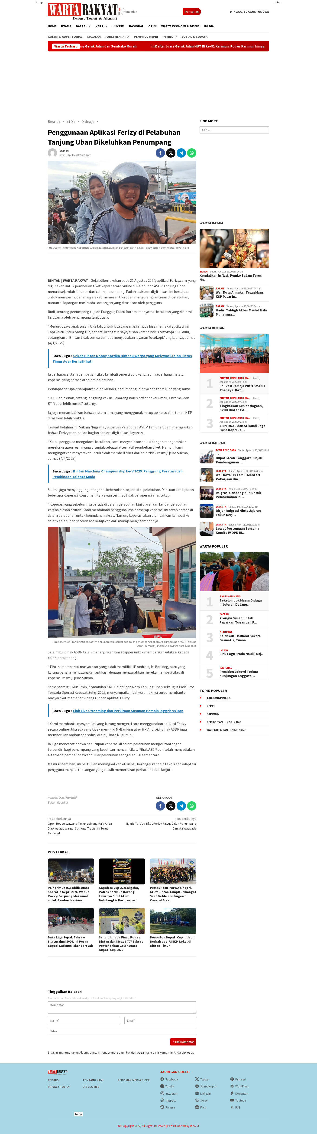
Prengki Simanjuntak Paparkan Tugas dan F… (238, 620)
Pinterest (240, 1079)
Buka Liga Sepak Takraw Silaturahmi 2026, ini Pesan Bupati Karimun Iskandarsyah (70, 941)
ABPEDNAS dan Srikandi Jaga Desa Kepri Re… (242, 428)
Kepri (211, 706)
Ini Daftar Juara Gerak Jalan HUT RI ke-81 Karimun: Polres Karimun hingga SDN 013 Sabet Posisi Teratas (184, 46)
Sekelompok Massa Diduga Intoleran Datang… (241, 602)
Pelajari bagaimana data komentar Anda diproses (160, 1052)
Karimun (213, 714)
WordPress (242, 1086)
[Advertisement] (295, 69)
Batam (204, 271)
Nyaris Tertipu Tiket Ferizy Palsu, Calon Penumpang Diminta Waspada (161, 823)
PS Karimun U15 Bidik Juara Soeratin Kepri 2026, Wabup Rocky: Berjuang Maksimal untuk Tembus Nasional (69, 894)
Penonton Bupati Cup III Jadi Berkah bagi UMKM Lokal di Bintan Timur (172, 941)
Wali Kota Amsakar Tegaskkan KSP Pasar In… (239, 294)
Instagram (171, 1094)
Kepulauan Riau (240, 378)
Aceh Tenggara (226, 450)
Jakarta (221, 471)
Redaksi (54, 1080)
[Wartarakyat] (84, 11)
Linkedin (205, 1094)
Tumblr (169, 1086)
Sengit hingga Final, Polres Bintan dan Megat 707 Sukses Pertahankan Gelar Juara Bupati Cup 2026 (121, 943)
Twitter (204, 1079)
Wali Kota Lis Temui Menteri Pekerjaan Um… (238, 477)
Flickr (203, 1107)
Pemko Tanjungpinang (224, 722)
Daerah (224, 614)
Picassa (170, 1107)
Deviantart (241, 1094)
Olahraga (226, 632)
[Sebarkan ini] (160, 153)
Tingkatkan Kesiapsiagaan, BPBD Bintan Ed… (241, 408)
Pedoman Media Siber (134, 1080)
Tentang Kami (93, 1080)
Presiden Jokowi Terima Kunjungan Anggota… (239, 674)
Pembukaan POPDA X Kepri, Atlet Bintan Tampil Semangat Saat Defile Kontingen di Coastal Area (173, 894)
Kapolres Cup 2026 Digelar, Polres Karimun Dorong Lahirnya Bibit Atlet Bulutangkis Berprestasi (119, 894)
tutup (39, 2)
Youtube (240, 1100)
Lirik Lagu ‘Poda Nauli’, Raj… (242, 654)
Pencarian (192, 12)
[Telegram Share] (181, 153)
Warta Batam (211, 223)
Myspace (170, 1100)
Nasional (226, 667)
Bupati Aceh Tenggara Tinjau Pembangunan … (239, 460)
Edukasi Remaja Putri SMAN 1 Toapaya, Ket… (242, 388)
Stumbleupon (208, 1086)
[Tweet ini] (170, 153)
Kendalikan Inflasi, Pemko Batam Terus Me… (231, 277)
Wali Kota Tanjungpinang (226, 730)
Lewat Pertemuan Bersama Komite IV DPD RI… (237, 530)
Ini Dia (224, 650)
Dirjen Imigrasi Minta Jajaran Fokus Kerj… (238, 513)
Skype (203, 1100)
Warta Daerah (212, 442)
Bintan (224, 378)
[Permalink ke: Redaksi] (52, 152)
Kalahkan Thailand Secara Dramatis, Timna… (240, 638)
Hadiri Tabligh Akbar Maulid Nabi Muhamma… (241, 312)
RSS (237, 1107)
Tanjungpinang (230, 596)
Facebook (171, 1079)
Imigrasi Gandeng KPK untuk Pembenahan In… (238, 495)
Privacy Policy (59, 1087)
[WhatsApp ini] (191, 153)
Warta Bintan (212, 328)
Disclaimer (91, 1087)
